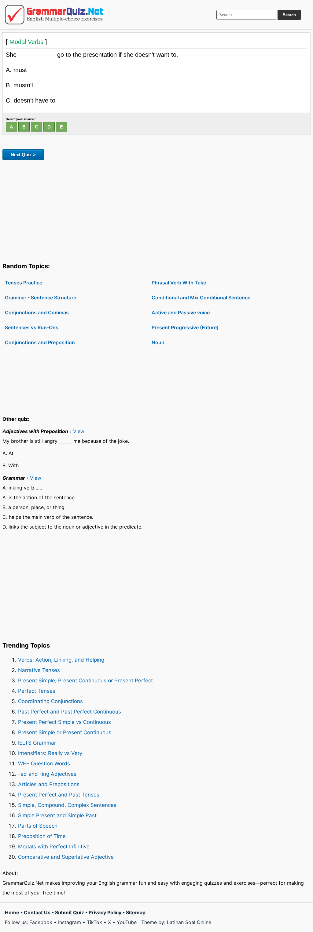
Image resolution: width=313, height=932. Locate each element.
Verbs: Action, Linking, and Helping (61, 660)
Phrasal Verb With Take (179, 283)
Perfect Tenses (36, 691)
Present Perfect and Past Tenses (58, 795)
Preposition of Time (42, 836)
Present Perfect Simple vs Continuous (64, 722)
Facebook (40, 922)
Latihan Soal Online (189, 922)
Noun (158, 342)
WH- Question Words (44, 763)
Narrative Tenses (39, 670)
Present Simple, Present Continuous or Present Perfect (85, 680)
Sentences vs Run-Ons (31, 327)
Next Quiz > (23, 154)
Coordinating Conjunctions (50, 701)
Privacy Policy (105, 912)
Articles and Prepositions (48, 784)
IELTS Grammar (37, 743)
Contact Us (37, 912)
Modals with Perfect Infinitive (54, 846)
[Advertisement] (156, 210)
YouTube (127, 922)
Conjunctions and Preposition (40, 342)
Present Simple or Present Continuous (64, 732)
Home (12, 912)
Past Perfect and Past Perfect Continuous (69, 712)
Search (289, 15)
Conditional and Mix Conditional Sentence (201, 297)
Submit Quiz (69, 912)
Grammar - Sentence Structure (40, 297)
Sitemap (135, 912)
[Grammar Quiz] (54, 14)
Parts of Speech (37, 826)
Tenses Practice (23, 283)
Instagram (69, 922)
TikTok (94, 922)
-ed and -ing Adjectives (47, 774)
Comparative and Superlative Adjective (66, 857)
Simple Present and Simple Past (57, 815)
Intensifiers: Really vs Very (50, 753)
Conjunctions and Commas (37, 312)
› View (77, 431)
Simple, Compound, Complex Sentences (67, 805)
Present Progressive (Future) (185, 327)
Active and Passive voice (181, 312)
